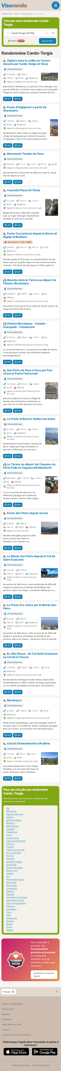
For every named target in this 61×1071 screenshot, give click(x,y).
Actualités (6, 1019)
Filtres (17, 40)
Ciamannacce (12, 838)
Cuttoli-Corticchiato (15, 850)
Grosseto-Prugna (14, 861)
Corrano (10, 844)
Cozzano (10, 847)
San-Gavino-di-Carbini (16, 897)
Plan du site (7, 1009)
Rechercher (47, 41)
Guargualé (11, 864)
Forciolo (10, 855)
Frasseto (10, 858)
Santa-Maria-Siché (15, 900)
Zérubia (10, 921)
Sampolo (10, 894)
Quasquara (11, 888)
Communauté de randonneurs (16, 1034)
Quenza (10, 891)
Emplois (6, 1014)
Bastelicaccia (12, 826)
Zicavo (9, 927)
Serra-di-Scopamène (16, 903)
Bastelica (10, 823)
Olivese (9, 873)
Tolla (8, 915)
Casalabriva (11, 832)
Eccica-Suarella (13, 853)
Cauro (9, 835)
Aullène (9, 817)
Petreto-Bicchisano (15, 879)
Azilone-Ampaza (14, 820)
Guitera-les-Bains (14, 867)
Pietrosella (11, 882)
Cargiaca (10, 829)
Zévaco (9, 924)
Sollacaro (10, 906)
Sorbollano (11, 909)
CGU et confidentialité (12, 1004)
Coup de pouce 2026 (12, 1024)
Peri (8, 876)
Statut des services (21, 1065)
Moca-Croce (11, 870)
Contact (5, 1029)
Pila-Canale (11, 885)
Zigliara (9, 930)
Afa (7, 808)
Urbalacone (11, 918)
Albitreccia (11, 811)
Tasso (8, 912)
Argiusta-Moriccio (14, 814)
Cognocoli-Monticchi (16, 841)
